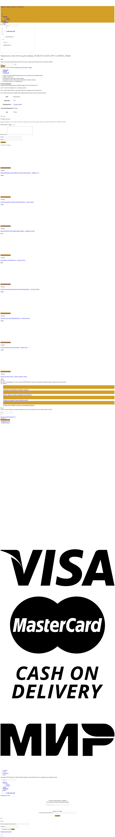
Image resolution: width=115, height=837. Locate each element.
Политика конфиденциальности (8, 417)
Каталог (5, 770)
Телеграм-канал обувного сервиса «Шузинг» (16, 389)
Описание (5, 70)
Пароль (3, 826)
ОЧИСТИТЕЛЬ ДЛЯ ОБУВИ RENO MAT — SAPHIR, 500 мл (15, 318)
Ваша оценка (4, 124)
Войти (13, 829)
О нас (4, 771)
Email (2, 139)
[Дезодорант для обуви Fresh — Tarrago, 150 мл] (17, 253)
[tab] (58, 70)
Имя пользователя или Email (8, 824)
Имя (2, 137)
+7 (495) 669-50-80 (5, 421)
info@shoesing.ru (5, 422)
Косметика (13, 7)
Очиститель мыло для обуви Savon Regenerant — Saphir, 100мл (17, 202)
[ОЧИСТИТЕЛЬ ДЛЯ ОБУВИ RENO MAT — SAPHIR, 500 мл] (9, 312)
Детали (5, 71)
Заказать (3, 66)
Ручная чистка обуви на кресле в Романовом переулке (19, 405)
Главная (3, 7)
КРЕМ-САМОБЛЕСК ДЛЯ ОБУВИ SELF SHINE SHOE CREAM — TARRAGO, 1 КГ (20, 173)
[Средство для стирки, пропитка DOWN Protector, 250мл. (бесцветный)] (6, 22)
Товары (8, 7)
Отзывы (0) (6, 73)
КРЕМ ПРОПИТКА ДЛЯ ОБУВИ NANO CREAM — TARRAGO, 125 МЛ (17, 231)
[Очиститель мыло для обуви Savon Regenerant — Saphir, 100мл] (9, 195)
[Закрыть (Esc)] (1, 834)
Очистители (20, 7)
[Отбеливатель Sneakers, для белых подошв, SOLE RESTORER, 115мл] (6, 15)
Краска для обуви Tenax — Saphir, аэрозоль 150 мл (14, 376)
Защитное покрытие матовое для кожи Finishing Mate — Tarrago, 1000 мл (20, 289)
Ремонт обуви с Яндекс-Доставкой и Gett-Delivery (17, 395)
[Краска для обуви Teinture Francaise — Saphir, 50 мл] (17, 341)
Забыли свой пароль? (6, 831)
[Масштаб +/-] (2, 834)
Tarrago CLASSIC (17, 104)
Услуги (7, 784)
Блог (4, 774)
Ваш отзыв (4, 134)
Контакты (5, 773)
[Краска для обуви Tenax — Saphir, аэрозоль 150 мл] (17, 370)
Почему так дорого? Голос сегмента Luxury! (15, 400)
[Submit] (1, 414)
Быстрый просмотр (6, 168)
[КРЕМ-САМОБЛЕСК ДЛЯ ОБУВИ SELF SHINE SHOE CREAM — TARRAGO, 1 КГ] (17, 166)
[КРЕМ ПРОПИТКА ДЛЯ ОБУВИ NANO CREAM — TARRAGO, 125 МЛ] (17, 224)
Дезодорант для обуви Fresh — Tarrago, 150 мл (13, 260)
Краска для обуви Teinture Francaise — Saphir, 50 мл (14, 347)
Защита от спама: (57, 811)
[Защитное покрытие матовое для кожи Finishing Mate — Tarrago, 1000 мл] (9, 282)
